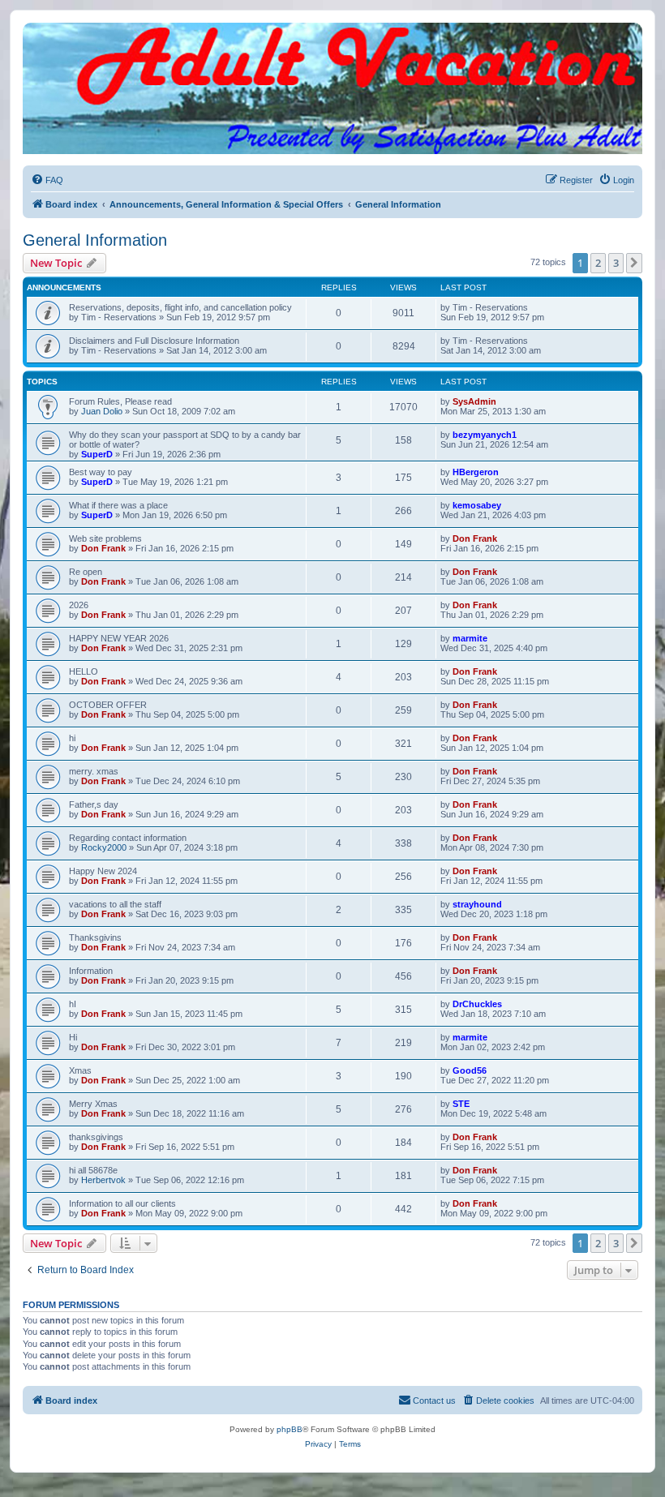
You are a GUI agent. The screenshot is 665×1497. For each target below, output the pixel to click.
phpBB (289, 1429)
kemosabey (477, 505)
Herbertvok (103, 1180)
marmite (470, 638)
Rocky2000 (104, 847)
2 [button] (598, 262)
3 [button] (616, 262)
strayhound (477, 904)
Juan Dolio (101, 411)
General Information (95, 240)
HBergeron (476, 472)
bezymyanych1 (485, 435)
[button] (634, 262)
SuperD (97, 454)
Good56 (470, 1070)
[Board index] (332, 39)
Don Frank (103, 548)
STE (461, 1104)
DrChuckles (477, 1004)
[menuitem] (47, 180)
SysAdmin (474, 401)
